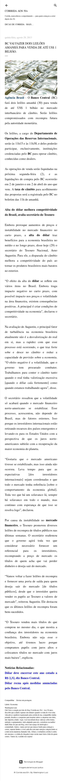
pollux (40, 767)
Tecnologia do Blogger (33, 762)
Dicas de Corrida (14, 24)
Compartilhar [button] (9, 700)
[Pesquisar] (55, 5)
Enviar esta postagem (23, 700)
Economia (13, 704)
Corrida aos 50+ (16, 11)
